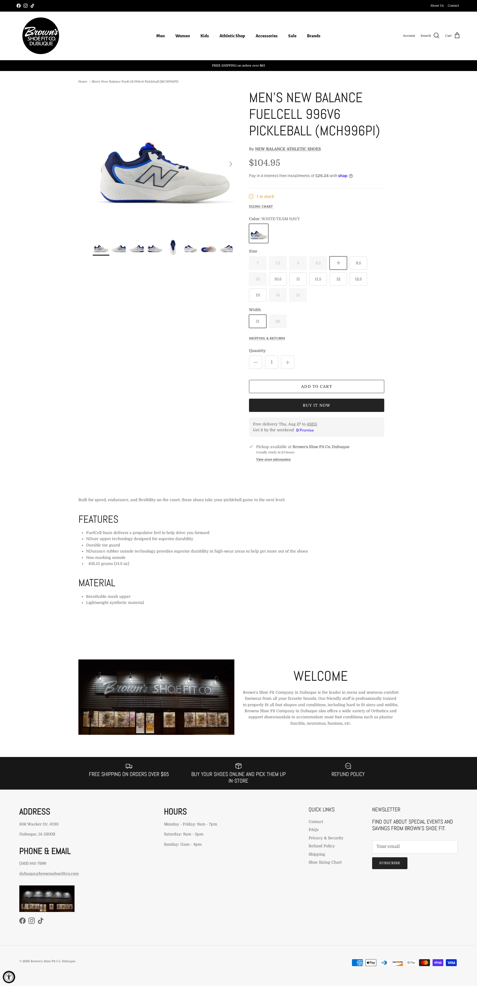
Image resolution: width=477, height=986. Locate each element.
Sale (292, 35)
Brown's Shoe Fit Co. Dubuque (53, 961)
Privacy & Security (326, 838)
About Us (437, 5)
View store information (273, 459)
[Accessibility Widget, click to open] (9, 977)
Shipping (317, 854)
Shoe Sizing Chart (325, 862)
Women (182, 35)
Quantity (257, 350)
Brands (313, 35)
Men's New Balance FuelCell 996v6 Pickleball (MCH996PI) (135, 81)
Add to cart (316, 386)
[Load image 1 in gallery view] (165, 161)
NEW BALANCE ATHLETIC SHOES (288, 149)
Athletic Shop (232, 35)
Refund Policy (322, 846)
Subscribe (389, 863)
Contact (453, 5)
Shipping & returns (267, 338)
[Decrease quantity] (255, 362)
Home (82, 81)
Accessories (267, 35)
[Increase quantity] (287, 362)
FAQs (314, 829)
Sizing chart (261, 206)
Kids (204, 35)
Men (160, 35)
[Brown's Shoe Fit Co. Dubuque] (41, 35)
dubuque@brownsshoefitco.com (49, 873)
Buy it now (316, 405)
